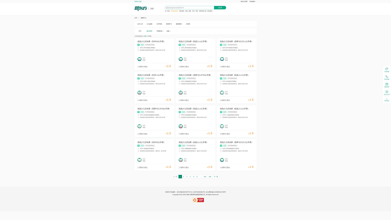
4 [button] (190, 176)
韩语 (197, 11)
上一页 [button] (175, 176)
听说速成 (209, 11)
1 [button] (180, 176)
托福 (186, 11)
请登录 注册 (137, 1)
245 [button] (210, 176)
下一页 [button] (216, 176)
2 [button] (183, 176)
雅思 (190, 11)
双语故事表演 (174, 11)
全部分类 (140, 24)
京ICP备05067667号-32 (184, 192)
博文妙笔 (181, 11)
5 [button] (193, 176)
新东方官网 (244, 1)
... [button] (200, 176)
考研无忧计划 (202, 11)
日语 (193, 11)
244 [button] (205, 176)
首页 (135, 18)
